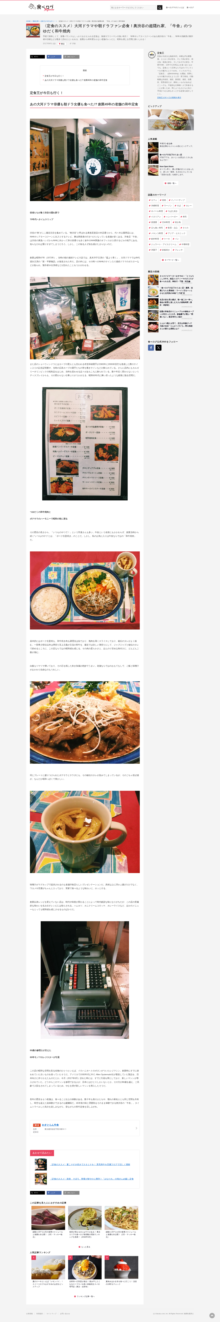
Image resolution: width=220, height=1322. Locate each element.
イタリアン (156, 217)
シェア (52, 57)
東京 (63, 44)
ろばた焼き (173, 211)
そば (179, 206)
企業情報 (29, 1314)
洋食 (74, 43)
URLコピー (71, 57)
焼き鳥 (178, 222)
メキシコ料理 (157, 233)
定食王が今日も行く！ (54, 76)
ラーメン (168, 206)
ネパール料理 (157, 211)
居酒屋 (154, 222)
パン (177, 239)
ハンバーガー (172, 217)
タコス (186, 228)
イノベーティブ (178, 200)
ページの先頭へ (212, 1315)
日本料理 (166, 222)
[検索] (159, 7)
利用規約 (39, 1314)
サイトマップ (51, 1314)
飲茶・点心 (173, 228)
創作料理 (155, 239)
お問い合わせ (65, 1314)
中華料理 (185, 244)
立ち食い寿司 (157, 228)
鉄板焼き (166, 250)
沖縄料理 (155, 206)
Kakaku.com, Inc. (162, 1314)
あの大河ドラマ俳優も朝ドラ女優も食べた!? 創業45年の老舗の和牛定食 (76, 80)
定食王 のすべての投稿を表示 (169, 97)
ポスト (36, 56)
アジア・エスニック (176, 233)
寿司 (185, 217)
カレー (189, 206)
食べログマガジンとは (175, 7)
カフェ (154, 200)
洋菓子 (154, 250)
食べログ (190, 7)
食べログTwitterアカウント (158, 348)
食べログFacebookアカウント (151, 348)
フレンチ (179, 250)
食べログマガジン (41, 7)
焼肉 (164, 200)
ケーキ (167, 239)
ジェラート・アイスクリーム (163, 244)
